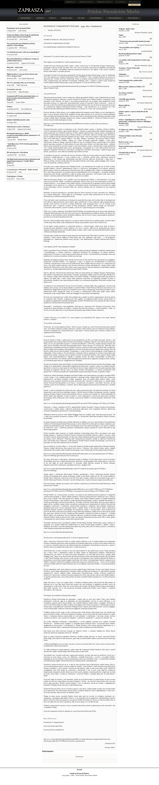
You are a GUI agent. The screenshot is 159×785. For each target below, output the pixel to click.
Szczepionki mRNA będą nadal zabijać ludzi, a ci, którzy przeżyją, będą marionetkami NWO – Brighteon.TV (22, 98)
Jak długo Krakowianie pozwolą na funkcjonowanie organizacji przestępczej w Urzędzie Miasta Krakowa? (23, 161)
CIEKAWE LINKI (66, 18)
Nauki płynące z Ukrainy (15, 176)
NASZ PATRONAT (95, 18)
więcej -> (120, 158)
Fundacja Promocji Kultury (79, 773)
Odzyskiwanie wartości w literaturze (18, 127)
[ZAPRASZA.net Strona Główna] (31, 14)
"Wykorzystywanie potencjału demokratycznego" (135, 41)
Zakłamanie (122, 74)
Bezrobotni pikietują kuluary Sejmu (130, 54)
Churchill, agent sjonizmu (127, 99)
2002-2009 (81, 18)
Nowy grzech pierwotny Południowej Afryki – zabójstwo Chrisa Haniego (21, 44)
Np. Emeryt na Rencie (126, 93)
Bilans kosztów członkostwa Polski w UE (132, 87)
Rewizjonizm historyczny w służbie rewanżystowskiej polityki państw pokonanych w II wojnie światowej (23, 135)
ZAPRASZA (86, 2)
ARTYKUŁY (40, 18)
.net (70, 2)
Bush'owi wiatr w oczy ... (127, 142)
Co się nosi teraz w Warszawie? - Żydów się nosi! (22, 169)
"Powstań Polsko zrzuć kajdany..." (130, 47)
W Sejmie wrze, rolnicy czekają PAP (130, 129)
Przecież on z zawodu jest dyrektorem (19, 113)
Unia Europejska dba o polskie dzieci (130, 80)
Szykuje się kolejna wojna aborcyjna (130, 136)
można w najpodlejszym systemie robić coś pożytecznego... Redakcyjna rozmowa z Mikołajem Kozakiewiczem (135, 121)
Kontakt (79, 769)
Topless (121, 35)
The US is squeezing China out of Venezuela (21, 83)
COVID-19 (52, 18)
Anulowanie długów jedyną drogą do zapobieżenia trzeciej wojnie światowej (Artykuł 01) (23, 36)
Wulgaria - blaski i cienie (126, 29)
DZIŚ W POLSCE (133, 18)
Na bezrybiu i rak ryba (14, 89)
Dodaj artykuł (135, 4)
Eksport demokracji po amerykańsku (131, 146)
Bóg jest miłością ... (125, 105)
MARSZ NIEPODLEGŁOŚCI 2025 (18, 120)
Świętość (9, 106)
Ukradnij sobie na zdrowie (127, 152)
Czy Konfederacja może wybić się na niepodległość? (23, 52)
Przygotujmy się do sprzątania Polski (18, 28)
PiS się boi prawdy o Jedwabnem (17, 152)
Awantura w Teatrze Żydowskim (129, 68)
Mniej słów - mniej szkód (15, 67)
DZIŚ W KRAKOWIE (114, 18)
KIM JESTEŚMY (26, 18)
